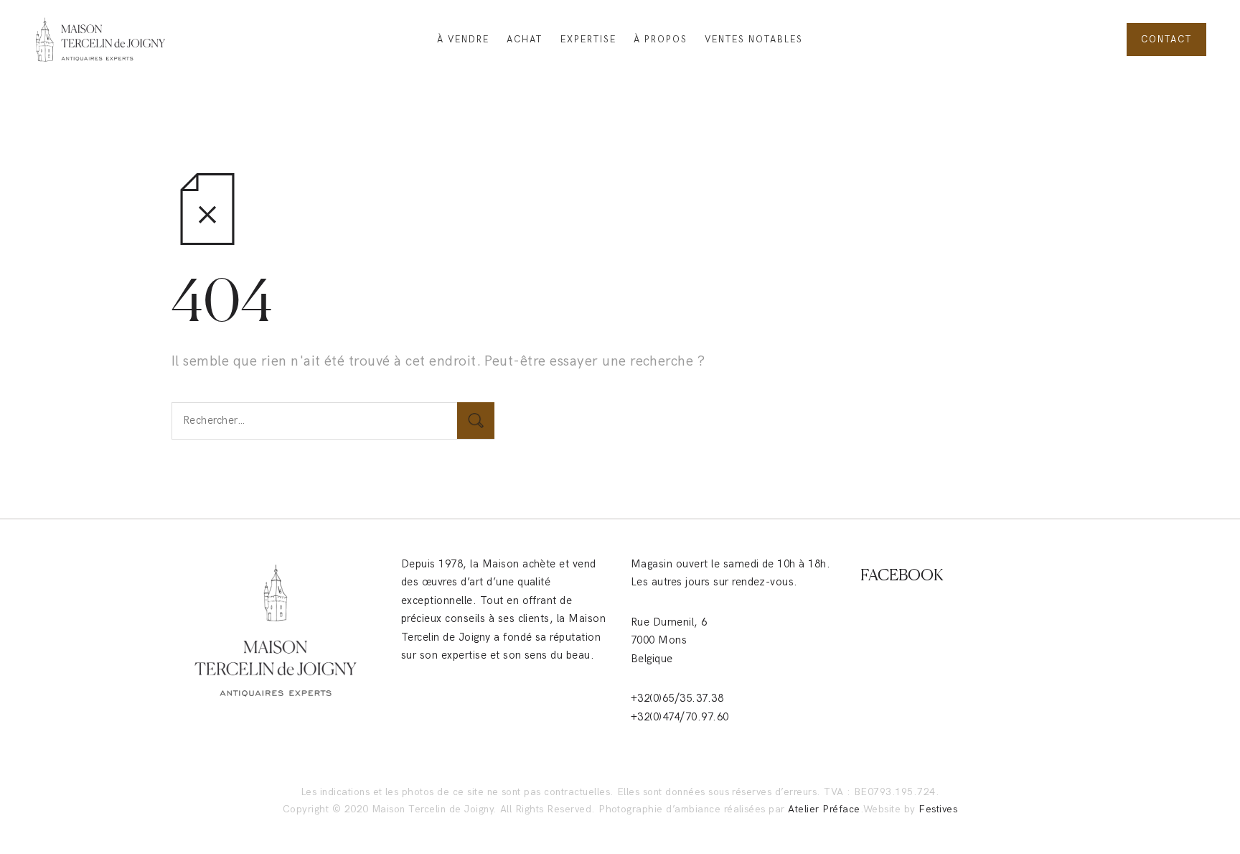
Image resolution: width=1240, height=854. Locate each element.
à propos (660, 39)
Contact (1166, 39)
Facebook (902, 574)
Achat (524, 39)
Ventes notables (754, 39)
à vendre (463, 39)
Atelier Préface (824, 809)
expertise (588, 39)
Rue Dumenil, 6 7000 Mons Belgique (669, 640)
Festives (938, 809)
